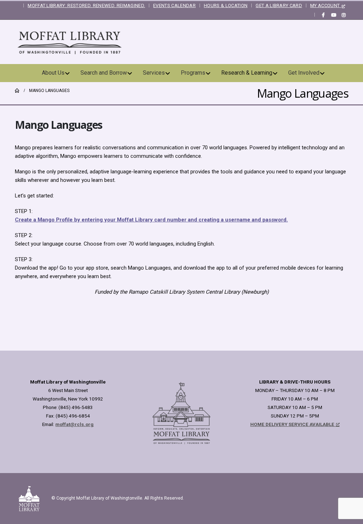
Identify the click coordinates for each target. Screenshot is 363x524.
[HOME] (17, 90)
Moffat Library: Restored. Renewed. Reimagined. (86, 5)
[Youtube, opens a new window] (333, 14)
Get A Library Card (279, 5)
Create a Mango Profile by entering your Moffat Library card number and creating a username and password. (151, 220)
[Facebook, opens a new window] (323, 14)
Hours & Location (225, 5)
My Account (325, 5)
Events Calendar (174, 5)
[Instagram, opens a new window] (343, 14)
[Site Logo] (70, 41)
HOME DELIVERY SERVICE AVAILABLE (292, 424)
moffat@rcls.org (74, 424)
